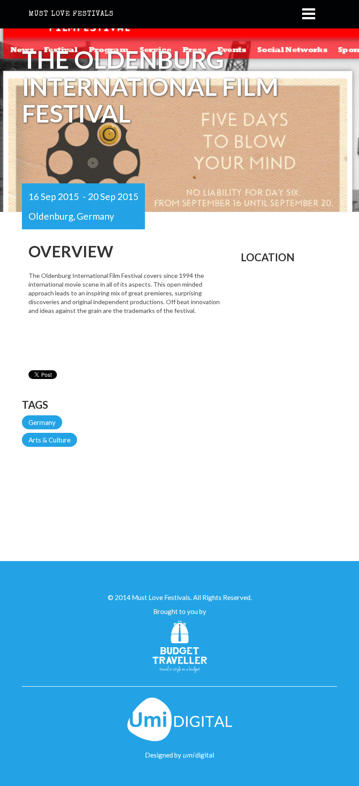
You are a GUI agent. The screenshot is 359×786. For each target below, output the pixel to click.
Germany (42, 422)
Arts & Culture (49, 440)
